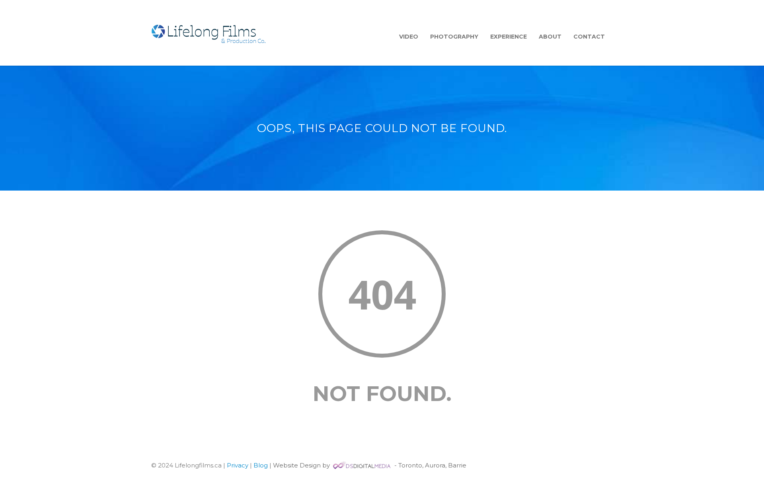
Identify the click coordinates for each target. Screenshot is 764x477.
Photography (454, 36)
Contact (589, 36)
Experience (508, 36)
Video (408, 36)
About (550, 36)
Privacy (237, 465)
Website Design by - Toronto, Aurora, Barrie (369, 465)
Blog (260, 465)
